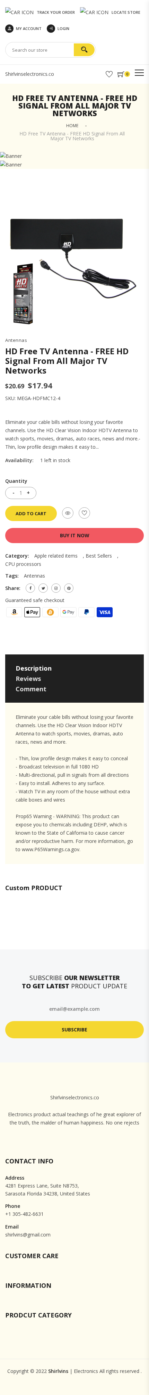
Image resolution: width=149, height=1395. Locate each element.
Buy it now (74, 535)
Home (72, 126)
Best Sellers (99, 555)
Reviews (28, 678)
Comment (31, 689)
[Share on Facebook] (30, 588)
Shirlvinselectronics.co (29, 74)
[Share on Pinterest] (68, 588)
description (34, 668)
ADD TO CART (31, 513)
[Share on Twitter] (43, 588)
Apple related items (56, 555)
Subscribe (74, 1029)
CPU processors (23, 564)
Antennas (16, 340)
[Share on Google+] (56, 588)
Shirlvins (58, 1371)
